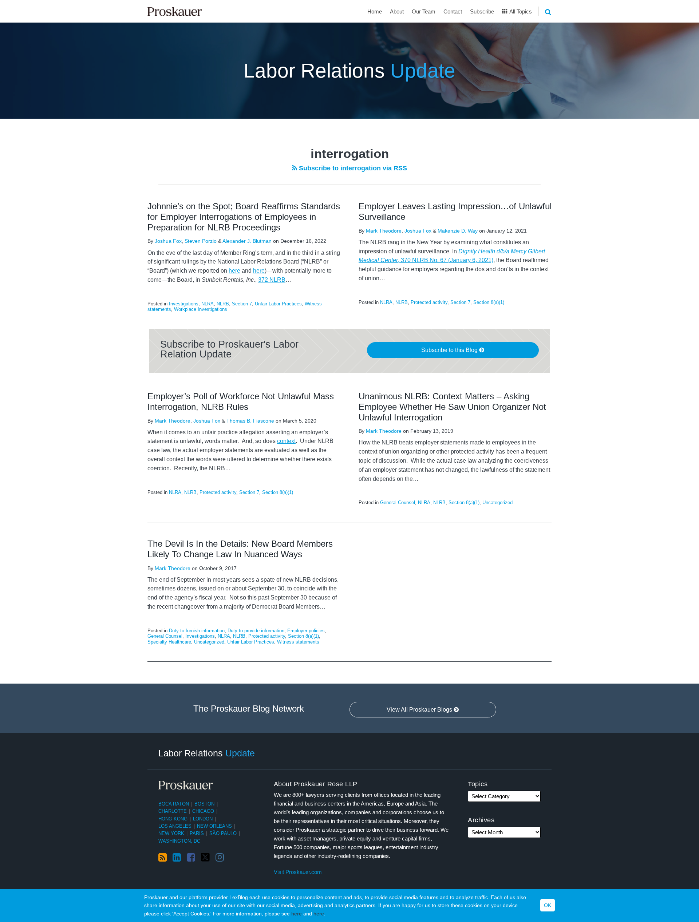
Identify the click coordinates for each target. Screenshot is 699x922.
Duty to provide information (256, 630)
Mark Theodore (384, 231)
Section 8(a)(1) (488, 302)
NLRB (223, 303)
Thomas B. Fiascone (250, 421)
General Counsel (397, 502)
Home (374, 11)
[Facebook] (191, 857)
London (203, 819)
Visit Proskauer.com (298, 872)
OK (547, 906)
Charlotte (172, 811)
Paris (197, 833)
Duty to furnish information (197, 630)
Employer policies (306, 630)
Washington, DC (179, 841)
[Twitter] (205, 857)
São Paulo (223, 833)
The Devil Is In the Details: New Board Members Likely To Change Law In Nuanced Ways (240, 549)
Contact (452, 11)
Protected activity (429, 302)
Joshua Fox (168, 241)
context (286, 441)
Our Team (423, 11)
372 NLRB (271, 280)
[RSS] (162, 857)
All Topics (520, 11)
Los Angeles (174, 826)
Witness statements (298, 642)
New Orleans (214, 826)
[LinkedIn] (177, 857)
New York (171, 833)
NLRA (207, 303)
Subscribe (482, 11)
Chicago (203, 811)
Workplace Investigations (200, 309)
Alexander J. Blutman (247, 241)
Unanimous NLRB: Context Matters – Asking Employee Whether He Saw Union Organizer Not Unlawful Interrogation (452, 406)
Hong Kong (172, 819)
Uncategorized (497, 502)
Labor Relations (349, 70)
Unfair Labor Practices (278, 303)
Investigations (183, 303)
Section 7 (242, 303)
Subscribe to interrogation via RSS (352, 168)
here (296, 914)
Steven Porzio (201, 241)
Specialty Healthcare (169, 642)
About (397, 11)
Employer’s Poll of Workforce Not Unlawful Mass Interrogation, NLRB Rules (240, 401)
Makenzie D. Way (458, 231)
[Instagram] (220, 857)
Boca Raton (173, 804)
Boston (204, 804)
